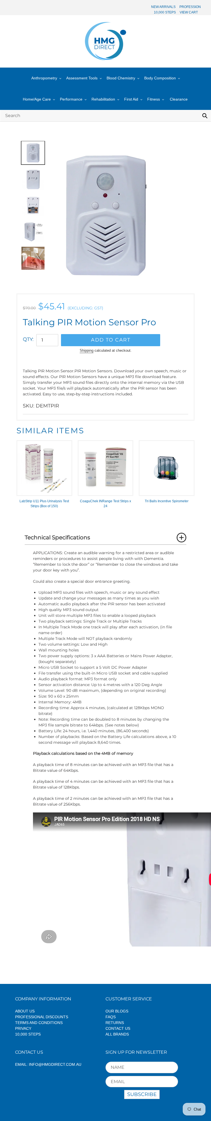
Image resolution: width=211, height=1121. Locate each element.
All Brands (117, 1034)
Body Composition (160, 78)
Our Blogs (117, 1011)
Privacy (23, 1028)
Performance (71, 99)
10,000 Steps (28, 1034)
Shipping (86, 350)
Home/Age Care (37, 99)
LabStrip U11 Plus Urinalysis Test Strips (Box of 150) (44, 503)
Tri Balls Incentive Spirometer (166, 501)
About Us (25, 1011)
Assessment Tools (82, 78)
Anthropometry (44, 78)
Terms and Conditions (39, 1022)
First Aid (131, 99)
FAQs (111, 1017)
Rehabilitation (103, 99)
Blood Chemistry (121, 78)
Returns (115, 1022)
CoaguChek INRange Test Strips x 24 (105, 503)
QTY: (28, 339)
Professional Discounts (41, 1017)
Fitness (153, 99)
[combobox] (105, 115)
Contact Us (118, 1028)
